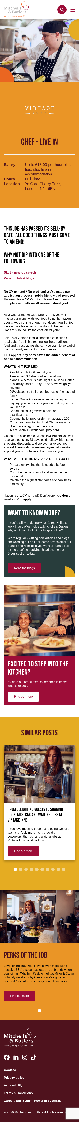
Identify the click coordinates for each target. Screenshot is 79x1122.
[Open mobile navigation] (72, 10)
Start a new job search (20, 272)
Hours (9, 179)
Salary (9, 164)
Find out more (23, 696)
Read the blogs (24, 568)
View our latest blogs (19, 278)
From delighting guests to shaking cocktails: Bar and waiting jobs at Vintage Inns (35, 815)
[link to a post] (39, 774)
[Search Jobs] (62, 9)
